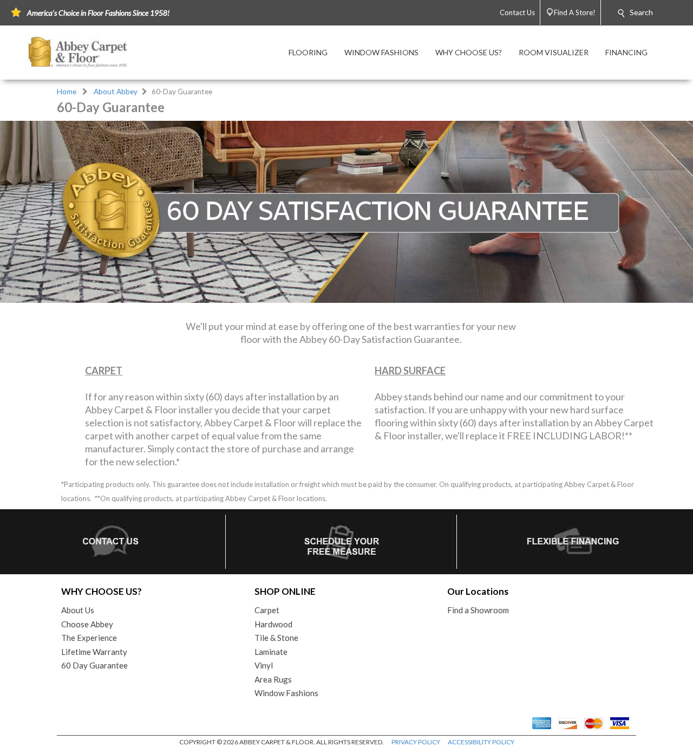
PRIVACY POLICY (415, 742)
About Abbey (116, 91)
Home (66, 91)
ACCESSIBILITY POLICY (481, 742)
